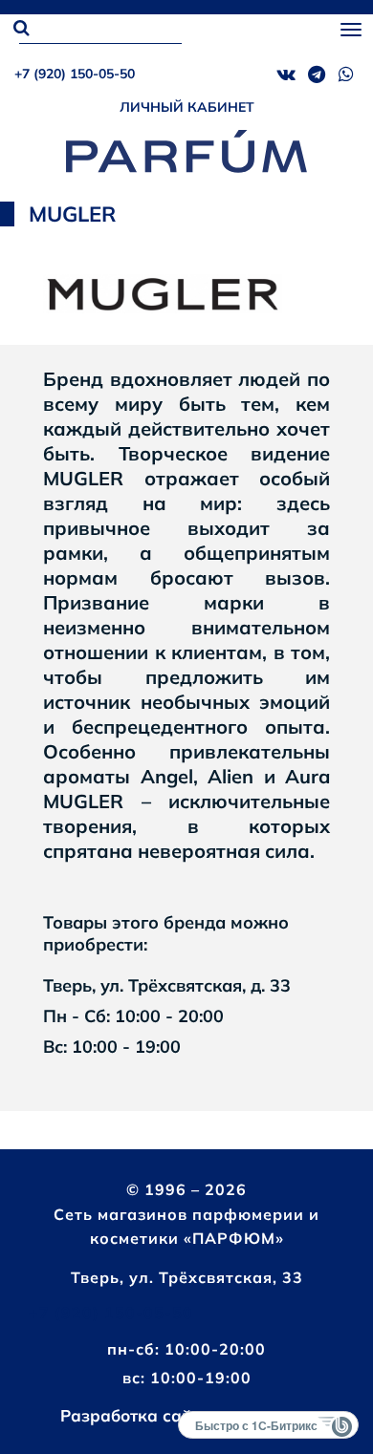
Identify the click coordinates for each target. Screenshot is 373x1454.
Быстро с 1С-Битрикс (256, 1425)
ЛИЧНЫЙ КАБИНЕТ (187, 107)
